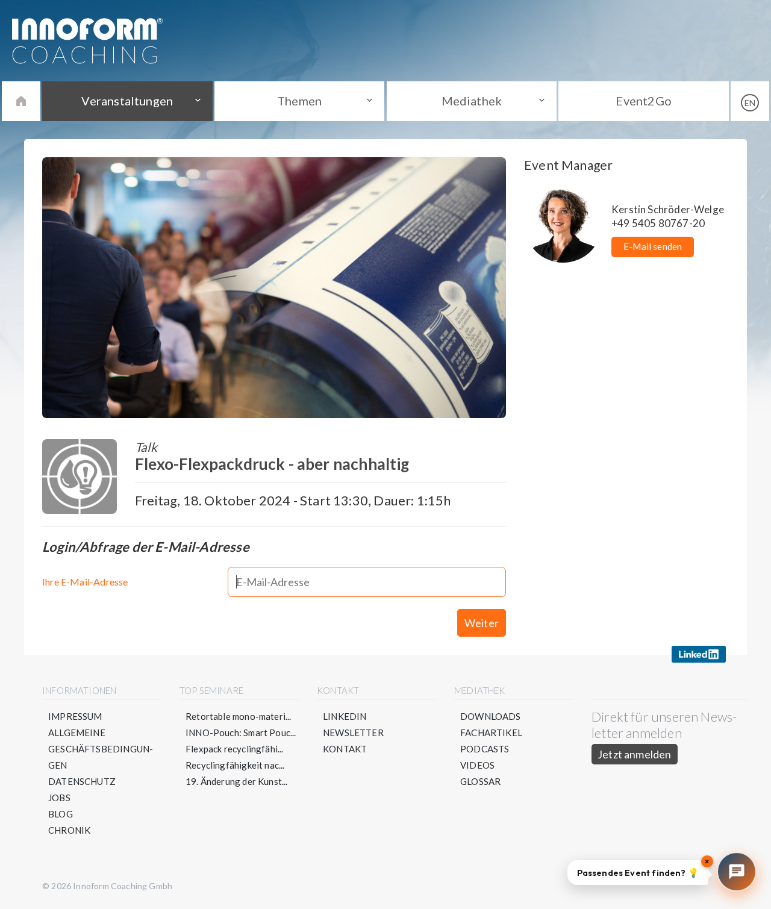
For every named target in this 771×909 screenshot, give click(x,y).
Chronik (69, 830)
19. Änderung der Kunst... (237, 781)
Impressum (75, 716)
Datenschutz (82, 781)
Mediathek (472, 100)
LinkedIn (344, 716)
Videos (477, 765)
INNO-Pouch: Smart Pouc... (241, 732)
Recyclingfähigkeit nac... (235, 765)
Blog (60, 813)
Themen (299, 100)
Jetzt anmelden (635, 754)
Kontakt (345, 748)
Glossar (480, 781)
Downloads (490, 716)
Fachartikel (491, 732)
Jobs (59, 797)
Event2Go (643, 100)
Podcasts (484, 748)
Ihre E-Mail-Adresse (85, 581)
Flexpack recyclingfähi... (235, 748)
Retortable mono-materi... (239, 716)
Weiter (481, 622)
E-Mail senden (652, 246)
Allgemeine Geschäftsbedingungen (100, 748)
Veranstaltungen (127, 100)
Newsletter (353, 732)
